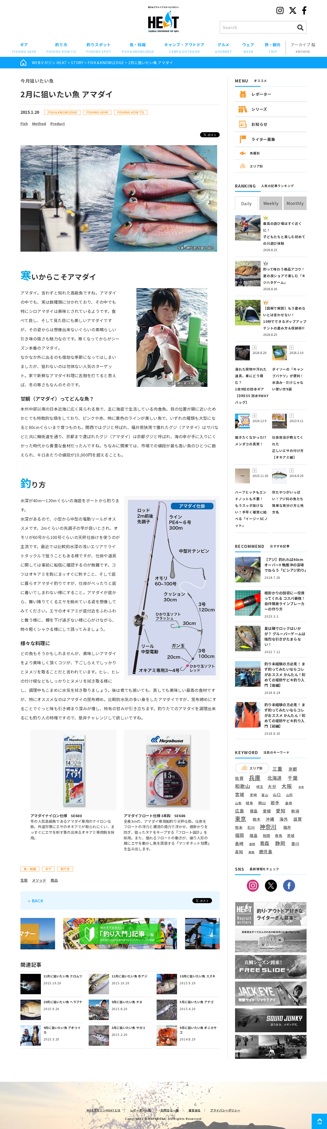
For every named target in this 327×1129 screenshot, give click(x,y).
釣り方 (61, 48)
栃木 (257, 819)
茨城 (291, 835)
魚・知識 (138, 48)
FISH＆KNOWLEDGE (106, 62)
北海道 (274, 778)
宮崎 (253, 795)
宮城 (239, 794)
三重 (277, 769)
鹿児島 (266, 851)
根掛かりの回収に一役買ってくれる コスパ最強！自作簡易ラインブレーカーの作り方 (284, 600)
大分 (272, 786)
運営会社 (195, 1110)
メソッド (39, 880)
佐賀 (239, 778)
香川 (295, 843)
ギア (24, 48)
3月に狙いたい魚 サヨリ (129, 1027)
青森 (265, 843)
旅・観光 (273, 48)
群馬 (278, 836)
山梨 (238, 803)
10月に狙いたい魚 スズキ (197, 976)
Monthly (295, 203)
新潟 (295, 811)
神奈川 (268, 826)
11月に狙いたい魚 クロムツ (62, 976)
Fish (24, 123)
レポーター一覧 (140, 1110)
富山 (264, 795)
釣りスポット (98, 48)
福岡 (239, 835)
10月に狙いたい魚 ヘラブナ (62, 1002)
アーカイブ (301, 48)
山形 (289, 795)
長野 (252, 844)
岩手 (275, 802)
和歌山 (242, 786)
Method (39, 123)
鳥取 (251, 852)
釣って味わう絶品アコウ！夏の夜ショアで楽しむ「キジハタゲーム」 (284, 276)
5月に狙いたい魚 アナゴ (197, 1002)
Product (57, 123)
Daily (246, 203)
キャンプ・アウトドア (184, 48)
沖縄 (270, 819)
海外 (283, 819)
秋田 (267, 835)
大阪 (287, 786)
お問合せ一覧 (170, 1110)
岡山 (262, 803)
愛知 (281, 810)
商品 (54, 880)
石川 (251, 827)
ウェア (248, 48)
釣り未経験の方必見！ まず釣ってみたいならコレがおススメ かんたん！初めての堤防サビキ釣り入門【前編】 (284, 715)
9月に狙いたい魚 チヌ (127, 1002)
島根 (288, 803)
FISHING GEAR (97, 112)
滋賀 (297, 819)
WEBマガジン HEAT (49, 62)
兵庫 (255, 777)
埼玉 (259, 787)
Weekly (270, 203)
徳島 (254, 811)
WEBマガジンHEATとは (103, 1110)
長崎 (239, 843)
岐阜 (249, 803)
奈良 (301, 787)
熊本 (239, 827)
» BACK (35, 901)
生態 (24, 880)
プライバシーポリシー (225, 1110)
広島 (239, 811)
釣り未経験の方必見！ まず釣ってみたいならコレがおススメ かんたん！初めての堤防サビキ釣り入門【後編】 (284, 674)
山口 (277, 794)
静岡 (280, 843)
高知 (239, 851)
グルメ (223, 48)
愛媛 (267, 811)
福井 (287, 827)
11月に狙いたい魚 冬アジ (129, 976)
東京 (240, 818)
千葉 (293, 778)
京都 (292, 769)
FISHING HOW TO (130, 112)
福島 (254, 835)
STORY (77, 62)
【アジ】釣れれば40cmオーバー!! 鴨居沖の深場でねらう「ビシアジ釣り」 (286, 565)
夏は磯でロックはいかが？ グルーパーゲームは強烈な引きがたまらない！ (284, 636)
